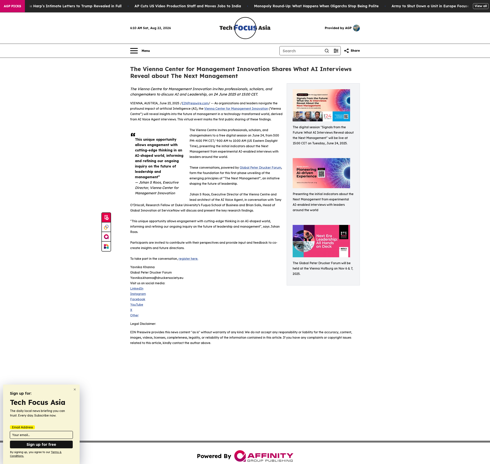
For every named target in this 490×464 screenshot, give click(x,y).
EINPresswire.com (195, 103)
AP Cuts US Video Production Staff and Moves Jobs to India (188, 6)
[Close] (75, 389)
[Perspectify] (106, 227)
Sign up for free (41, 444)
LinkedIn (136, 288)
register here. (188, 259)
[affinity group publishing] (106, 237)
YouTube (136, 304)
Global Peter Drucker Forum (260, 167)
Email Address (22, 427)
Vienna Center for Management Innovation (236, 108)
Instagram (138, 294)
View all (481, 6)
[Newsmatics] (106, 246)
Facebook (137, 299)
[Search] (326, 50)
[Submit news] (106, 217)
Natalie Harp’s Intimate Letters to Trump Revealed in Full (70, 6)
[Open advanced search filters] (336, 50)
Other (134, 315)
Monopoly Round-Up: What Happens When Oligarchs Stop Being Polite (316, 6)
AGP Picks (12, 6)
